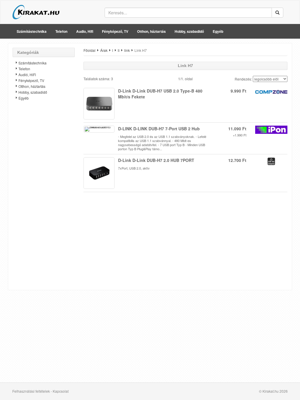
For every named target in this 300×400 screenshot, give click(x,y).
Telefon (61, 31)
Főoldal (89, 50)
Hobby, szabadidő (189, 31)
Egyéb (218, 31)
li (119, 50)
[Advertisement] (44, 198)
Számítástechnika (32, 31)
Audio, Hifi (84, 31)
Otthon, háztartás (151, 31)
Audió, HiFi (27, 74)
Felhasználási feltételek (31, 391)
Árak (104, 50)
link (127, 50)
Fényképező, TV (115, 31)
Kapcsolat (61, 391)
